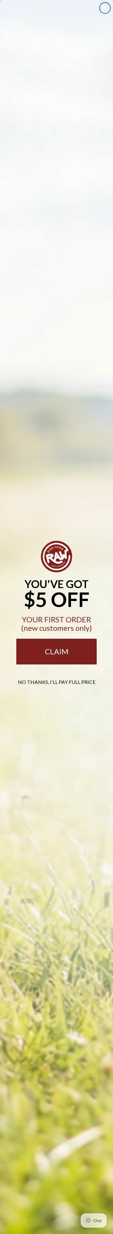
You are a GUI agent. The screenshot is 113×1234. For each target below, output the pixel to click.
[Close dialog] (105, 8)
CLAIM (56, 651)
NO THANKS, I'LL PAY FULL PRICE (56, 682)
